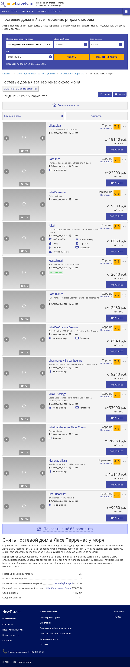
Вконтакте (119, 611)
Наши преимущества (12, 629)
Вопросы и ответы (49, 638)
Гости (9, 51)
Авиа (4, 11)
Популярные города (50, 617)
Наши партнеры (10, 635)
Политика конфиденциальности (56, 628)
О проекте (7, 624)
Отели (14, 11)
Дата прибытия (61, 39)
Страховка (43, 11)
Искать (71, 56)
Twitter (117, 616)
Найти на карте (106, 56)
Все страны (45, 622)
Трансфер (27, 11)
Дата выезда (96, 39)
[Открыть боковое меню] (126, 11)
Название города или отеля (19, 39)
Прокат (57, 11)
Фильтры (96, 115)
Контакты (7, 640)
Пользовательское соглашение (55, 633)
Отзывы (44, 644)
